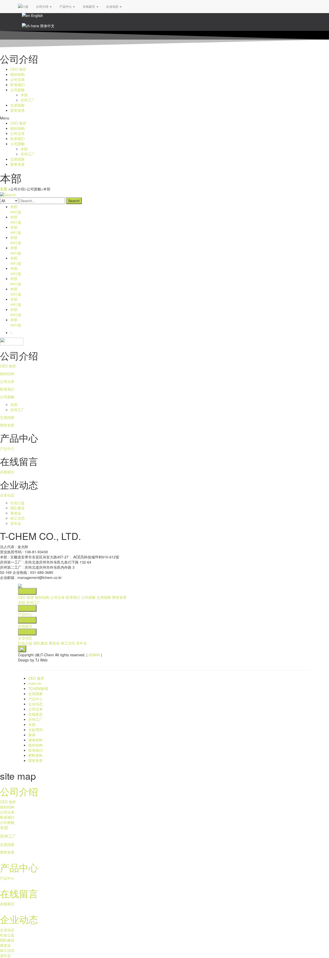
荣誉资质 (17, 110)
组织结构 (17, 74)
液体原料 (35, 739)
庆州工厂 (28, 100)
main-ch (34, 683)
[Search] (8, 194)
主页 (3, 188)
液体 (31, 734)
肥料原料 (35, 755)
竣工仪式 (17, 518)
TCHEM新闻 (38, 688)
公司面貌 (17, 89)
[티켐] (23, 6)
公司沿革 (17, 79)
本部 (24, 94)
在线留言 (89, 6)
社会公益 (17, 502)
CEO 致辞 (18, 69)
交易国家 (17, 105)
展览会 (15, 512)
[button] (164, 118)
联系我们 (17, 84)
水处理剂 (35, 729)
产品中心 (65, 6)
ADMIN (94, 654)
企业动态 (112, 6)
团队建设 (17, 507)
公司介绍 (42, 6)
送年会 (15, 523)
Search (74, 200)
